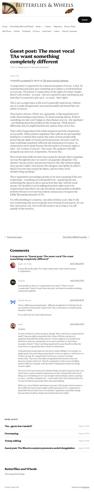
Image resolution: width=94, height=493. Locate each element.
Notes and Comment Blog (40, 67)
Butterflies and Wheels (21, 469)
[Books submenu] (41, 26)
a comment (25, 80)
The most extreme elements (55, 80)
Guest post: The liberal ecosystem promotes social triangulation (40, 448)
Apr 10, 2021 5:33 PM (77, 324)
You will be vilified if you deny (75, 236)
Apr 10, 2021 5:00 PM (77, 300)
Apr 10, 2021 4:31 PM (77, 280)
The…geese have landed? (18, 426)
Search (85, 20)
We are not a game (14, 236)
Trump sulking (13, 440)
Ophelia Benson (23, 67)
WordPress (85, 487)
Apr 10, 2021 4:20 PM (77, 263)
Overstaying (11, 433)
